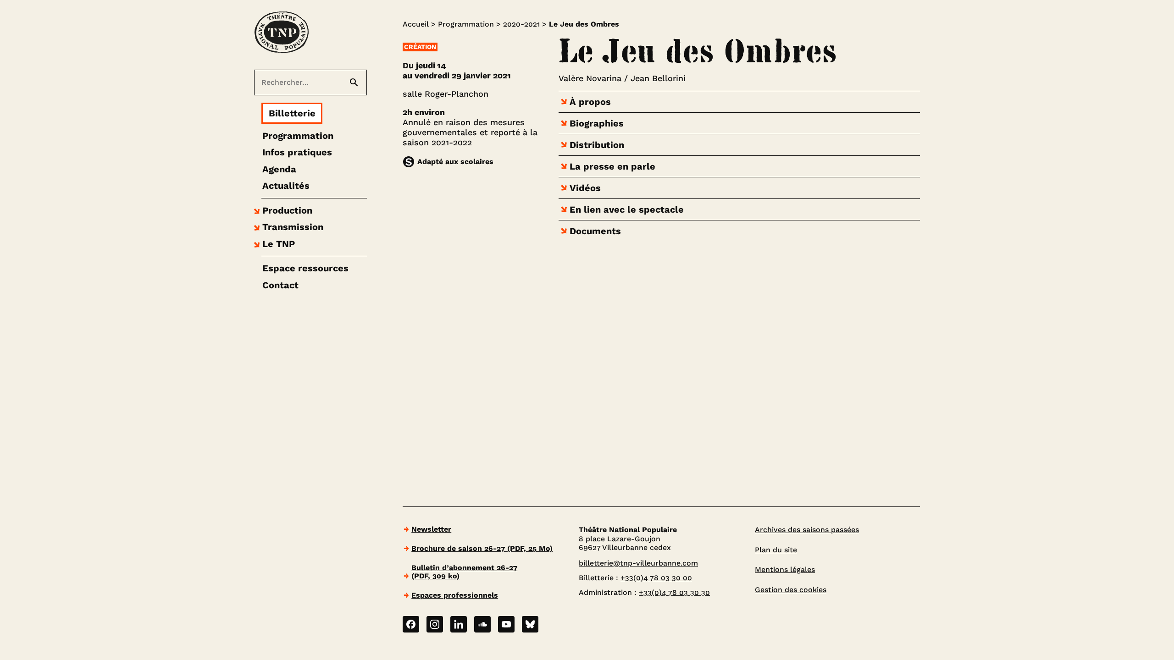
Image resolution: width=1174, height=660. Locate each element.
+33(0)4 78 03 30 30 (674, 592)
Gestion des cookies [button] (790, 589)
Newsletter (431, 529)
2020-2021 (521, 24)
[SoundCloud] (482, 624)
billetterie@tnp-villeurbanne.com (638, 563)
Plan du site (776, 549)
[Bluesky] (530, 624)
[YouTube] (506, 624)
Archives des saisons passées (807, 529)
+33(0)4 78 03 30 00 (656, 577)
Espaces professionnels (454, 595)
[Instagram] (434, 624)
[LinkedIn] (458, 624)
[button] (281, 210)
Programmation (466, 24)
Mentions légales (785, 569)
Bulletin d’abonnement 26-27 (464, 571)
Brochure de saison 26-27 (482, 548)
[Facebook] (411, 624)
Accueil (416, 24)
